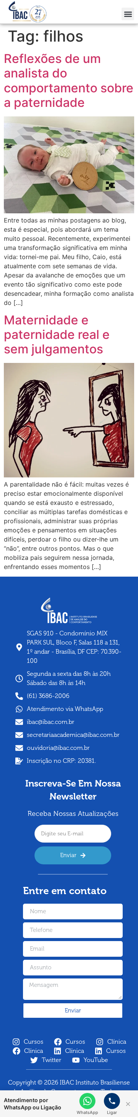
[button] (128, 14)
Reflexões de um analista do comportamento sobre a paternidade (68, 80)
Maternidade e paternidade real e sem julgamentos (57, 335)
